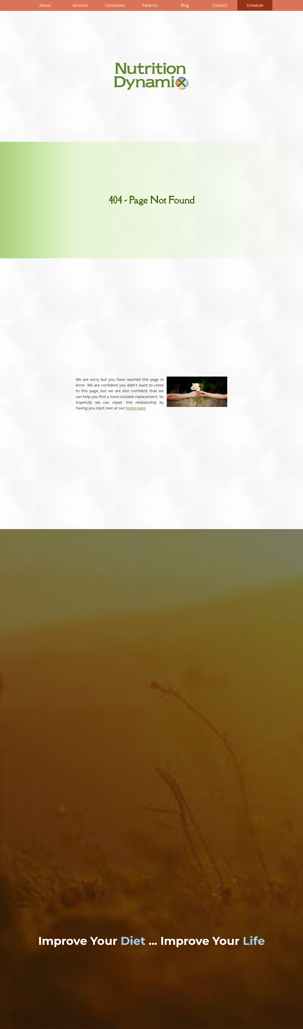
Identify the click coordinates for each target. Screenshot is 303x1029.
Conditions (115, 5)
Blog (185, 5)
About (45, 5)
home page (135, 408)
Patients (150, 5)
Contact (219, 5)
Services (80, 5)
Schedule (255, 5)
